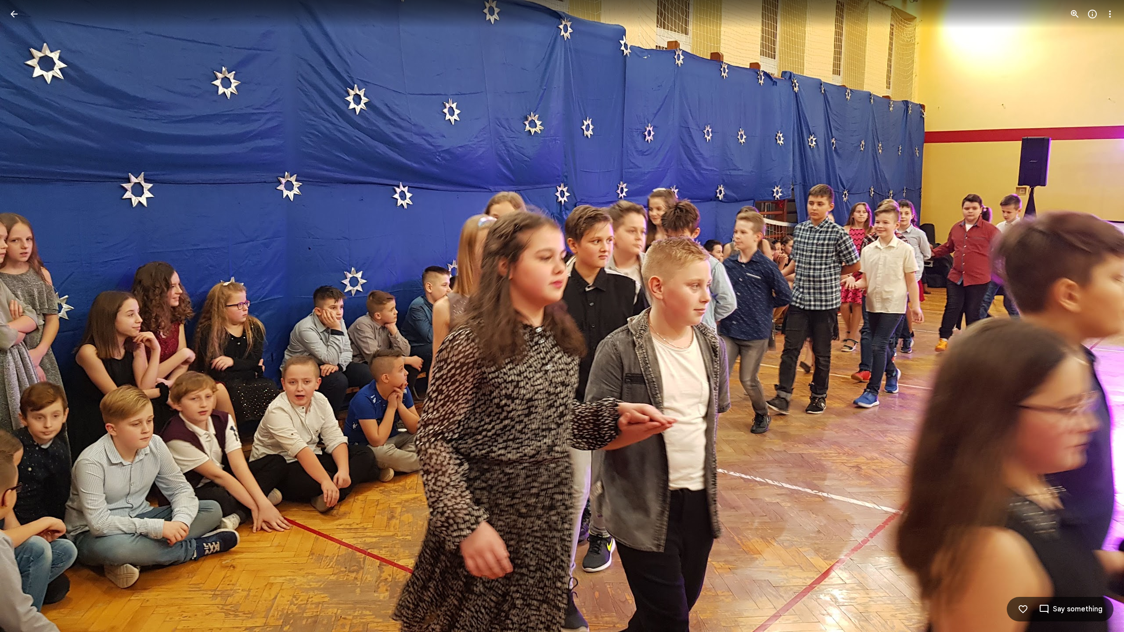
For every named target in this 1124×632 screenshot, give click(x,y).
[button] (24, 316)
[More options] (1110, 14)
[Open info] (1092, 14)
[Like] (1023, 609)
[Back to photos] (14, 14)
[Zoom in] (1075, 14)
